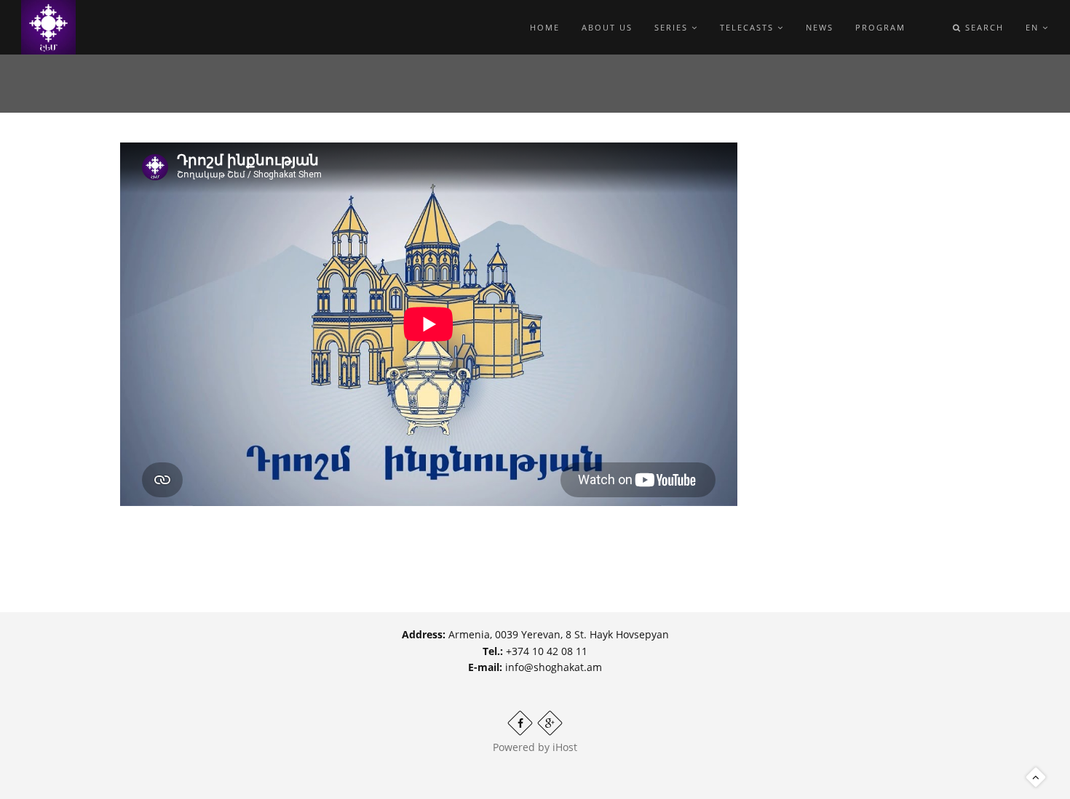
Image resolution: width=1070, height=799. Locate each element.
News (819, 27)
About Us (607, 27)
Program (880, 27)
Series (672, 27)
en (1034, 27)
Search (983, 27)
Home (545, 27)
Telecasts (748, 27)
